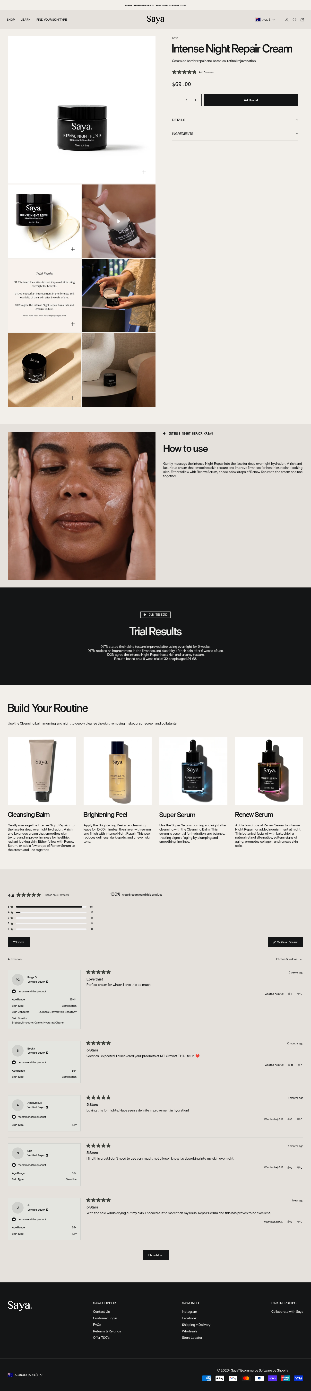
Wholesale (189, 1331)
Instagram (189, 1311)
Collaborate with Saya (287, 1311)
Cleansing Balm (29, 814)
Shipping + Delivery (196, 1324)
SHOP (11, 19)
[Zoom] (144, 172)
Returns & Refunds (107, 1331)
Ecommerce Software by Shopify (264, 1370)
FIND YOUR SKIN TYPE (51, 19)
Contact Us (101, 1311)
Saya (175, 38)
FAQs (97, 1324)
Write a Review (289, 943)
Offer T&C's (101, 1337)
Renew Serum (254, 814)
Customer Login (105, 1318)
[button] (193, 72)
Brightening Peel (105, 814)
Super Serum (177, 814)
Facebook (189, 1318)
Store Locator (192, 1337)
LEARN (26, 19)
